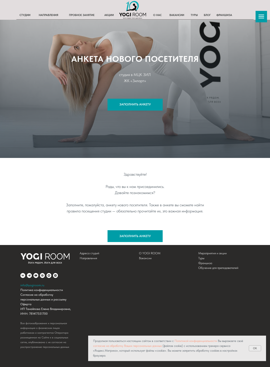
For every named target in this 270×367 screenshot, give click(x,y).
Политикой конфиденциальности (196, 341)
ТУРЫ (194, 15)
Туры (201, 258)
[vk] (22, 275)
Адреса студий (89, 253)
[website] (42, 275)
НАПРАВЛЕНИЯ (48, 15)
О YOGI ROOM (149, 253)
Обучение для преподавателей (218, 268)
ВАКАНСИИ (176, 15)
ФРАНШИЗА (224, 15)
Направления (88, 258)
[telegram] (29, 275)
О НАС (157, 15)
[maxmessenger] (48, 275)
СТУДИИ (25, 15)
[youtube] (35, 275)
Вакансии (145, 258)
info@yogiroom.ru (32, 285)
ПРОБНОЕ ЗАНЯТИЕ (81, 15)
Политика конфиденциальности (41, 290)
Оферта (25, 304)
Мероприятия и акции (212, 253)
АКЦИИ (109, 15)
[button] (135, 236)
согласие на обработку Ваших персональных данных (127, 346)
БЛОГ (207, 15)
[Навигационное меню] (261, 17)
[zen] (55, 275)
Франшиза (205, 263)
